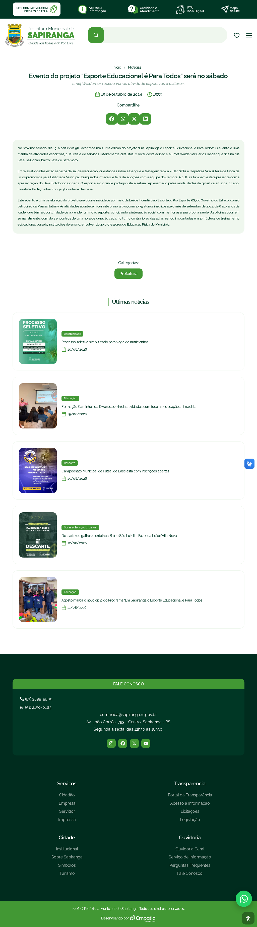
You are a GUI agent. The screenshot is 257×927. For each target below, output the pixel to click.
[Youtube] (145, 743)
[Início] (116, 67)
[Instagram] (111, 743)
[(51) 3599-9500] (37, 698)
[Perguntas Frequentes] (189, 867)
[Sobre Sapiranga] (67, 859)
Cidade (67, 838)
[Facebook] (122, 743)
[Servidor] (67, 813)
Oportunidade (72, 334)
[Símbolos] (67, 867)
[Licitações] (190, 813)
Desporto (70, 463)
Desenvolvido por (115, 918)
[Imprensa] (67, 821)
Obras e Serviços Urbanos (80, 527)
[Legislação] (190, 821)
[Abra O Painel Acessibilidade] (248, 918)
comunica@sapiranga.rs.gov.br (128, 714)
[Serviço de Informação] (189, 859)
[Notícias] (135, 67)
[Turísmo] (67, 875)
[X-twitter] (134, 743)
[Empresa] (67, 805)
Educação (70, 398)
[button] (111, 119)
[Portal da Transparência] (190, 797)
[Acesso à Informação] (190, 805)
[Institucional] (67, 851)
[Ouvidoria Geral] (189, 851)
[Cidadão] (67, 797)
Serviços (66, 784)
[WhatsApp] (244, 899)
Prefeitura (128, 273)
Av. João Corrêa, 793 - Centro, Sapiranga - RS (128, 722)
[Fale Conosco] (189, 875)
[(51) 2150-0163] (36, 707)
